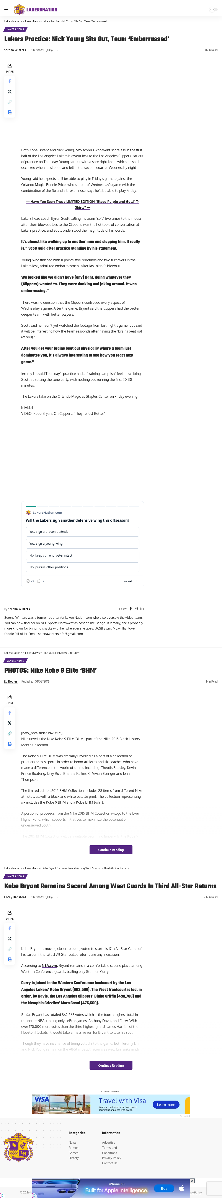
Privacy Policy (193, 1192)
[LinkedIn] (142, 609)
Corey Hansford (15, 897)
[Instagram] (136, 609)
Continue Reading (111, 850)
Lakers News (15, 29)
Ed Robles (11, 681)
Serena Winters (15, 50)
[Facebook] (130, 609)
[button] (8, 9)
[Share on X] (9, 91)
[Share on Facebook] (9, 81)
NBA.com (49, 965)
